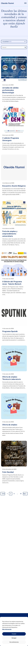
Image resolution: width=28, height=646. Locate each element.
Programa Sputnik (10, 331)
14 (20, 493)
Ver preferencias (14, 642)
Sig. (24, 493)
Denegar (14, 638)
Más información (6, 629)
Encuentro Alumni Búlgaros (14, 186)
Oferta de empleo (9, 425)
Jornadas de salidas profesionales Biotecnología (10, 90)
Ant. (4, 493)
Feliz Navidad (8, 472)
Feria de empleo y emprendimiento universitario (9, 233)
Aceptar (14, 634)
